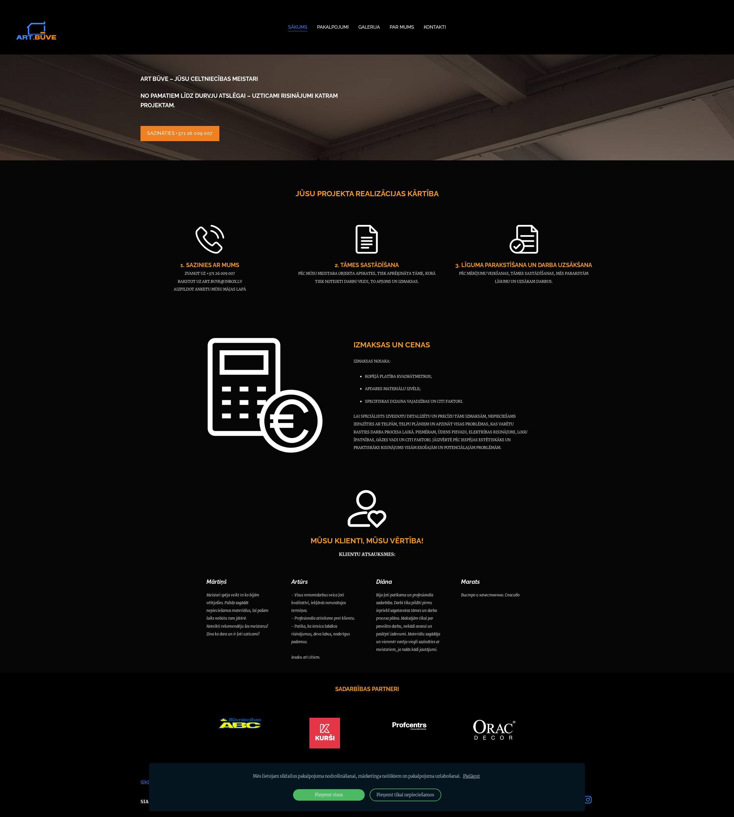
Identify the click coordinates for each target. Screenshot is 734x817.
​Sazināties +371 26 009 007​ (179, 133)
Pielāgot (471, 776)
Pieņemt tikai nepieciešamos (405, 794)
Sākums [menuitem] (297, 27)
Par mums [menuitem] (402, 27)
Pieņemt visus (329, 794)
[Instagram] (588, 800)
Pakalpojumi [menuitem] (333, 27)
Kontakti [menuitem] (435, 27)
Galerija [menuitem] (369, 27)
